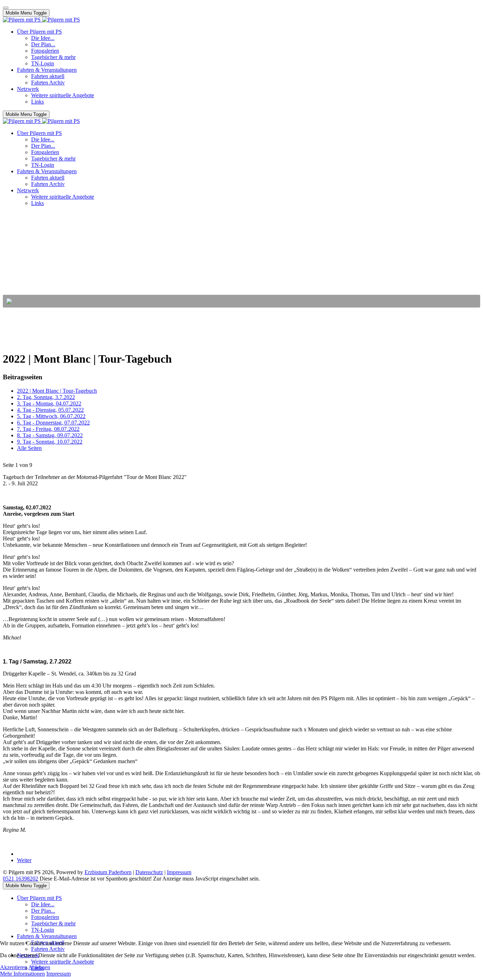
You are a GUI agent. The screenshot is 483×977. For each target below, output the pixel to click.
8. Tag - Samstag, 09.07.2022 (50, 435)
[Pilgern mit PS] (41, 20)
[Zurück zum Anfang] (5, 8)
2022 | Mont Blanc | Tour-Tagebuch (57, 391)
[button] (241, 301)
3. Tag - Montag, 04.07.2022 (49, 403)
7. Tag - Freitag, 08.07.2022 (48, 429)
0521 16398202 (20, 879)
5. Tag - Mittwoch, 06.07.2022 (51, 416)
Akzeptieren (13, 967)
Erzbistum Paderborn (108, 872)
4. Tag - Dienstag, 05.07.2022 (50, 410)
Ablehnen (39, 967)
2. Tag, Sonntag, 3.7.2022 (46, 397)
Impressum (179, 872)
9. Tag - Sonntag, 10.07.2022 (49, 442)
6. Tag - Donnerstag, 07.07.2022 (53, 423)
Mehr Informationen (22, 974)
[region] (241, 260)
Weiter (24, 860)
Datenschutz (149, 872)
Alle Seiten (29, 448)
